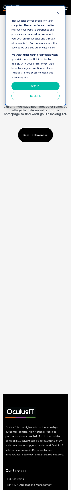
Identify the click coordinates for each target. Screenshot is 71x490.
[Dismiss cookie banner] (58, 14)
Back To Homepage (35, 135)
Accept (35, 86)
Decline (35, 95)
